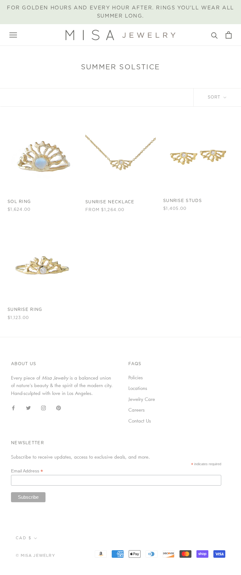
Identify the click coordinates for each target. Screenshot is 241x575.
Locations (137, 388)
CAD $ (24, 538)
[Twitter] (28, 407)
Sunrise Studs (182, 201)
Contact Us (139, 421)
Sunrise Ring (25, 310)
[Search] (214, 35)
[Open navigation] (13, 35)
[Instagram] (43, 407)
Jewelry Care (141, 399)
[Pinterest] (58, 407)
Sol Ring (19, 202)
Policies (135, 377)
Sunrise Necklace (110, 202)
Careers (136, 410)
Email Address (27, 471)
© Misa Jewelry (35, 555)
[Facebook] (13, 407)
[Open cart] (229, 35)
